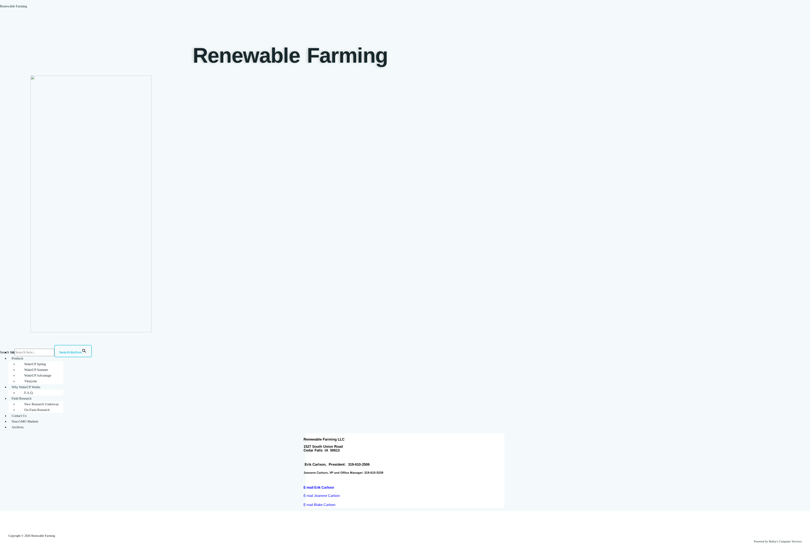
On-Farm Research (37, 410)
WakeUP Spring (35, 364)
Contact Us (19, 416)
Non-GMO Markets (25, 421)
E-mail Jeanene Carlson (322, 496)
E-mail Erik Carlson (319, 487)
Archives (18, 427)
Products (17, 358)
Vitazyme (30, 381)
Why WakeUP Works (26, 387)
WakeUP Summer (36, 370)
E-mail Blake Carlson (319, 505)
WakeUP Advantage (37, 375)
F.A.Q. (29, 393)
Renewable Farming (13, 6)
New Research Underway (41, 404)
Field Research (21, 398)
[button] (409, 358)
